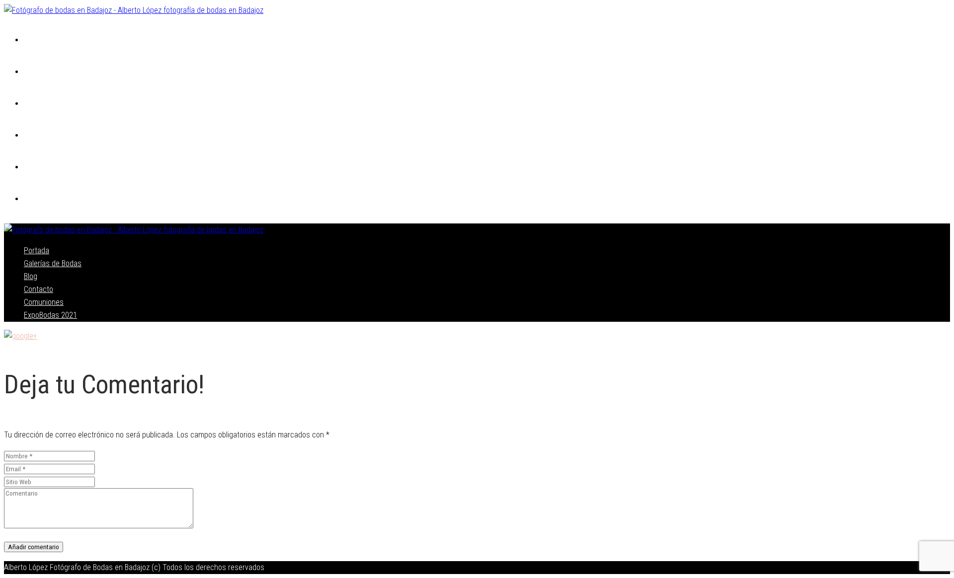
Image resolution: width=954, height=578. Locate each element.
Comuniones (47, 167)
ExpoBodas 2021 (53, 199)
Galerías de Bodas (58, 72)
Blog (33, 104)
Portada (39, 40)
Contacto (43, 136)
